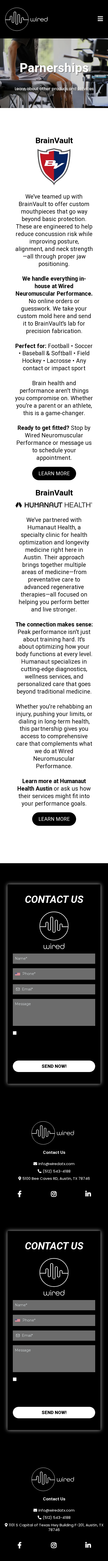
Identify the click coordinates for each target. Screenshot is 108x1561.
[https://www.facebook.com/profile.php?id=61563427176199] (19, 1194)
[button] (100, 19)
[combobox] (19, 973)
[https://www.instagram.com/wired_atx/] (54, 1194)
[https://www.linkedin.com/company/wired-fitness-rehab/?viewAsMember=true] (88, 1194)
